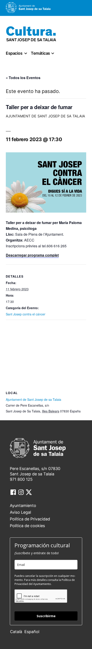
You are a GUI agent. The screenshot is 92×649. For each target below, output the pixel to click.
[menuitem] (17, 631)
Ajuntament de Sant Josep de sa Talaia (33, 399)
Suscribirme (46, 616)
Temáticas (40, 53)
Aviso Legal (20, 512)
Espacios (14, 53)
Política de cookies (27, 525)
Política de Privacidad (30, 519)
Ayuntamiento (23, 505)
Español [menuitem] (31, 631)
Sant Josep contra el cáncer (25, 314)
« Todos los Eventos (23, 77)
